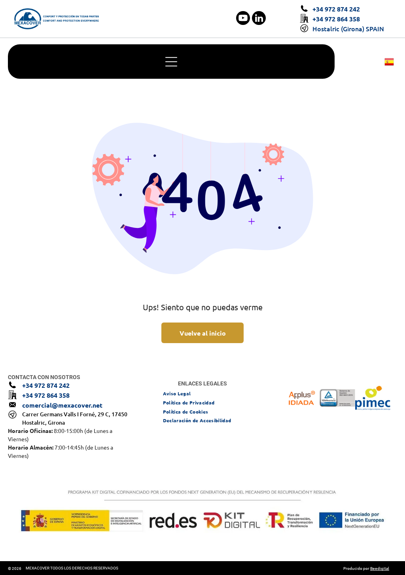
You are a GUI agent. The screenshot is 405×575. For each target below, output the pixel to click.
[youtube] (243, 19)
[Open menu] (171, 62)
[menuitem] (177, 393)
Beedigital (379, 568)
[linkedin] (259, 19)
